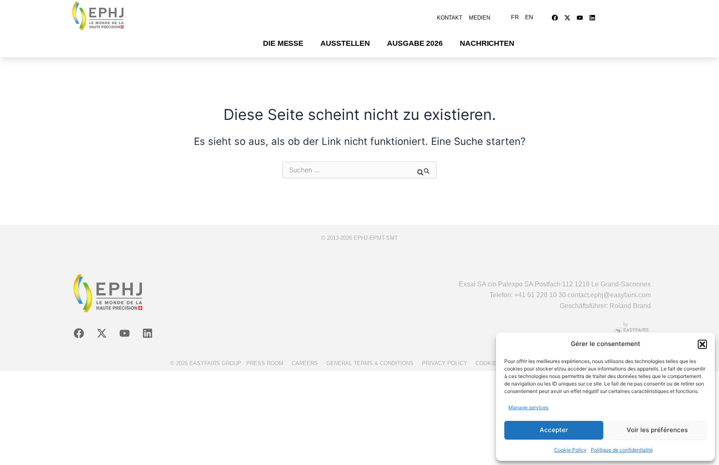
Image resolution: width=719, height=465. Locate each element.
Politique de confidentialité (622, 450)
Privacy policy (444, 363)
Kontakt (449, 18)
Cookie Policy (570, 450)
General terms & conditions (370, 363)
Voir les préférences (657, 430)
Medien (479, 18)
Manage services (528, 407)
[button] (702, 344)
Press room (264, 363)
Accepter (554, 430)
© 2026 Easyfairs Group (205, 363)
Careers (305, 363)
